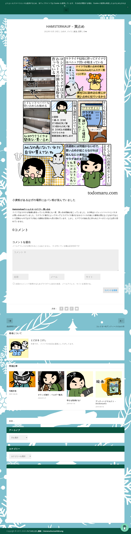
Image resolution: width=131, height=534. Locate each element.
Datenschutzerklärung (53, 531)
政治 (75, 31)
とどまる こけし (38, 340)
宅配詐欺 (13, 391)
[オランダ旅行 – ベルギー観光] (51, 381)
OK (66, 10)
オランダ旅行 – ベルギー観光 (50, 394)
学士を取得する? (74, 400)
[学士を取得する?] (80, 384)
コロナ (63, 31)
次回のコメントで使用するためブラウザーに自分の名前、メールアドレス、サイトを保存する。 (53, 284)
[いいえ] (127, 7)
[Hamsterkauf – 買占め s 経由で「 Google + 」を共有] (71, 308)
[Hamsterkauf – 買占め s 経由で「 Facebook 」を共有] (61, 308)
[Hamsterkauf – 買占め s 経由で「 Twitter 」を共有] (66, 308)
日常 (80, 31)
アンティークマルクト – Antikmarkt (106, 402)
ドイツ (70, 31)
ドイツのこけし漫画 (33, 531)
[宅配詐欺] (22, 379)
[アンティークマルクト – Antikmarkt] (109, 384)
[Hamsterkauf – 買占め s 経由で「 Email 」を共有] (76, 308)
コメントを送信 (111, 290)
